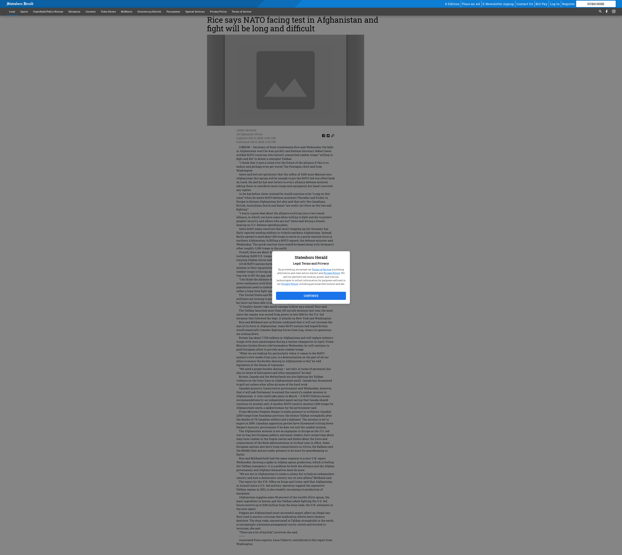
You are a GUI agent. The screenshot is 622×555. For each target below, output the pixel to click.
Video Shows (108, 11)
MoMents (126, 11)
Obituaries (74, 11)
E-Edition (452, 4)
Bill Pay (541, 4)
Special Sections (195, 11)
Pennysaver (173, 11)
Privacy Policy (332, 273)
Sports (24, 11)
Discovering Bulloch (149, 11)
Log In (555, 4)
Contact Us (524, 4)
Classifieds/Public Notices (48, 11)
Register (568, 4)
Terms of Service (321, 269)
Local (12, 11)
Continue (311, 295)
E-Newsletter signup (498, 4)
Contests (91, 11)
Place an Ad (471, 4)
